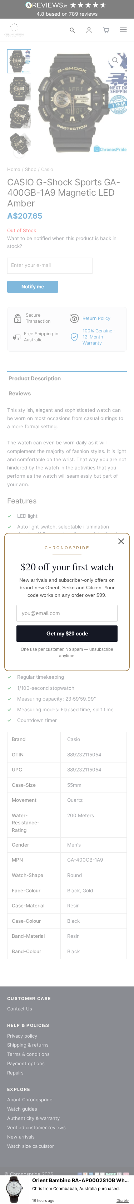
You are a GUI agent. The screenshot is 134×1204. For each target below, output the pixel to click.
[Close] (121, 541)
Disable (122, 1200)
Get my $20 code (67, 633)
